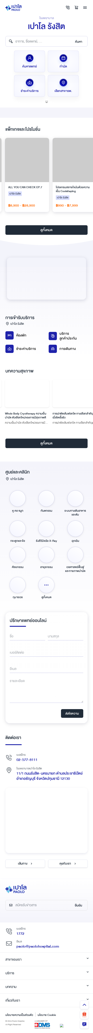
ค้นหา (78, 41)
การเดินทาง (67, 349)
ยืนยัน (78, 905)
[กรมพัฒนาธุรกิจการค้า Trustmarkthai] (61, 1025)
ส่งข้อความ (72, 713)
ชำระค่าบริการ (26, 349)
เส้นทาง (22, 863)
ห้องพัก (21, 335)
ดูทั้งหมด (46, 230)
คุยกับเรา (65, 863)
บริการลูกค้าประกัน (68, 336)
